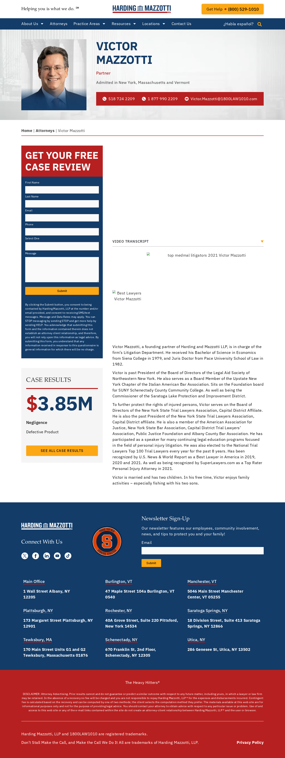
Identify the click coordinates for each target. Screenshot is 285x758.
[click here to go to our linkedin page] (46, 555)
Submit (62, 291)
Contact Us (182, 23)
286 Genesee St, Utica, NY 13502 (218, 649)
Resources (121, 23)
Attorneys (59, 23)
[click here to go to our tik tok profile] (68, 555)
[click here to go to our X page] (24, 555)
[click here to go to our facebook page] (35, 555)
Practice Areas (86, 23)
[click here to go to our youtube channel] (57, 555)
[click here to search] (259, 24)
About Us (29, 23)
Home (26, 130)
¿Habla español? (239, 23)
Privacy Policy (250, 742)
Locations (151, 23)
